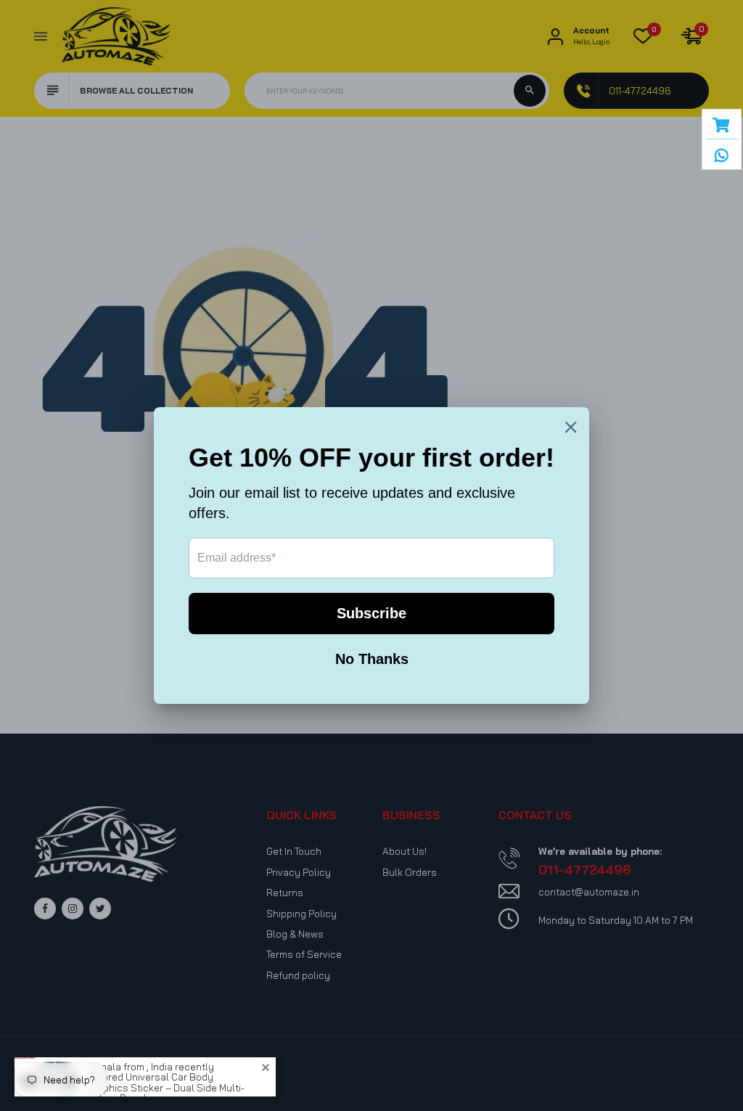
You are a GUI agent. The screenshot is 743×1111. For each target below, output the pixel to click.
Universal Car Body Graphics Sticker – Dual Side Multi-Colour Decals (166, 1076)
